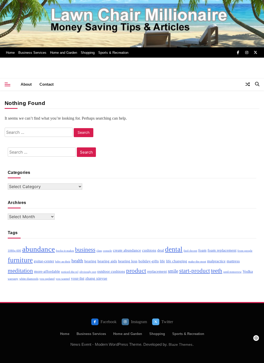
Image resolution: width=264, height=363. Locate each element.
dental (174, 249)
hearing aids (107, 261)
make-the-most (197, 261)
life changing (176, 261)
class (99, 250)
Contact (46, 84)
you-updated (47, 278)
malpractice (216, 261)
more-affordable (47, 271)
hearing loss (127, 261)
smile (173, 271)
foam (202, 250)
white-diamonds (28, 278)
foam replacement (222, 250)
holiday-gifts (148, 261)
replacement (157, 271)
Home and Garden (63, 53)
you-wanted (63, 278)
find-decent (190, 250)
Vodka (248, 271)
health (77, 260)
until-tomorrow (232, 271)
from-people (244, 250)
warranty (13, 278)
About (26, 84)
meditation (20, 271)
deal (160, 250)
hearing (90, 261)
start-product (194, 271)
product (136, 270)
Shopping (88, 53)
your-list (77, 278)
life (162, 261)
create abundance (127, 250)
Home (10, 53)
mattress (233, 261)
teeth (216, 271)
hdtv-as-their (62, 261)
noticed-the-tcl (69, 271)
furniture (20, 260)
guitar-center (44, 261)
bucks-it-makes (65, 250)
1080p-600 (14, 250)
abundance (38, 249)
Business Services (32, 53)
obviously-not (87, 271)
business (85, 249)
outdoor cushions (111, 271)
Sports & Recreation (113, 53)
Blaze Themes (180, 344)
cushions (149, 250)
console (107, 250)
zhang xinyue (96, 278)
